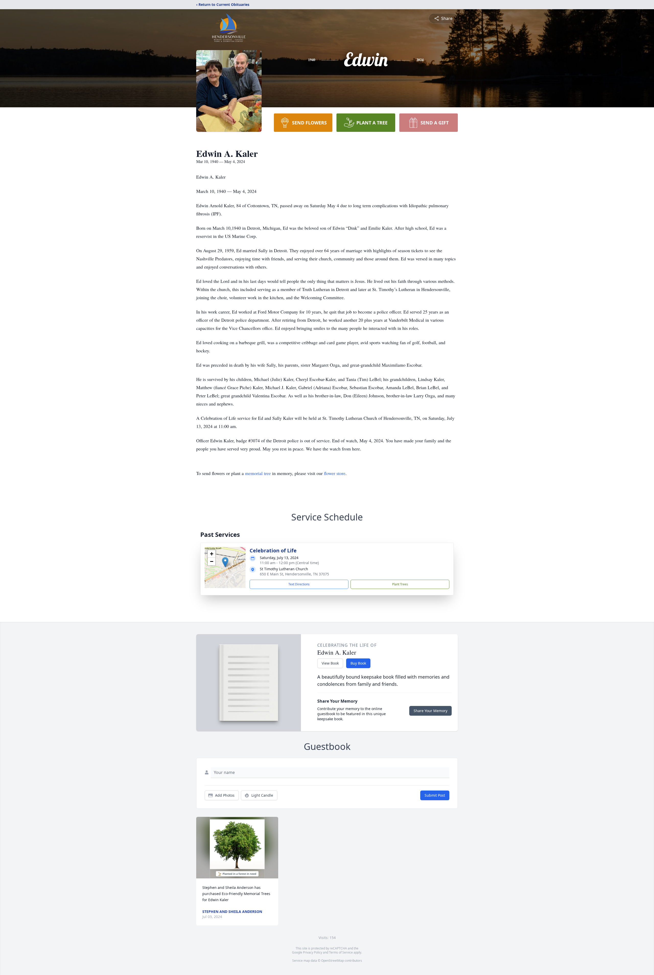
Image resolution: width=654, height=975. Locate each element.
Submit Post (435, 795)
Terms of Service (341, 952)
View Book (330, 663)
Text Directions (299, 584)
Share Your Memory (430, 710)
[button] (225, 562)
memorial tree (258, 473)
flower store (334, 473)
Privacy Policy (312, 952)
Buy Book (358, 663)
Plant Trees (400, 584)
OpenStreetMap (332, 960)
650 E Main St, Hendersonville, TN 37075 (294, 574)
